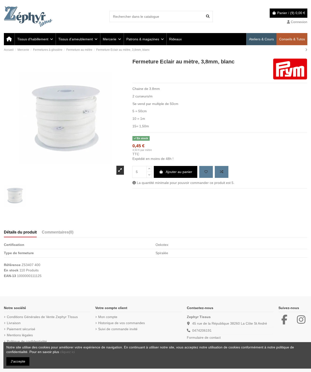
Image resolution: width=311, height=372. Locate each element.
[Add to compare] (221, 172)
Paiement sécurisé (21, 329)
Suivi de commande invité (118, 329)
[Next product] (306, 50)
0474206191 (202, 330)
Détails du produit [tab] (20, 232)
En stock (11, 270)
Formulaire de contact (204, 337)
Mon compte (107, 317)
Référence (12, 265)
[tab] (57, 233)
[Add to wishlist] (206, 172)
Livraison (14, 323)
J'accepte (18, 361)
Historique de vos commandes (121, 323)
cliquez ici (67, 352)
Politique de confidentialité (27, 341)
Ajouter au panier (179, 172)
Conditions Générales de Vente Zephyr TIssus (42, 317)
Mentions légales (20, 335)
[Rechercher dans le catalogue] (208, 16)
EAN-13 (10, 276)
